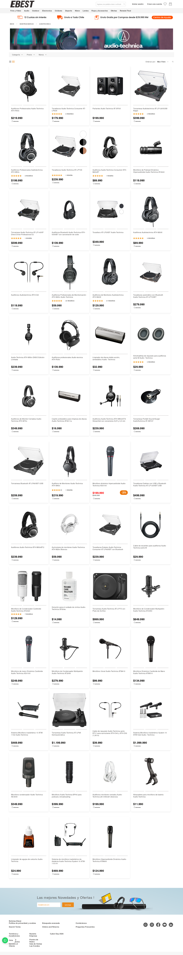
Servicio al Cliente (13, 945)
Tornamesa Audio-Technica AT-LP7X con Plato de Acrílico (109, 609)
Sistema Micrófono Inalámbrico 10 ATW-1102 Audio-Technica (27, 733)
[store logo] (22, 4)
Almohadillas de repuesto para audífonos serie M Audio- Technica (149, 357)
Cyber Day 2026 (56, 933)
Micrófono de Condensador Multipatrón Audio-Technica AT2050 (67, 672)
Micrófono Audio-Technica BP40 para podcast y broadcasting (66, 795)
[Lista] (13, 61)
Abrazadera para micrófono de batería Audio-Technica (148, 795)
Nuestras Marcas (27, 24)
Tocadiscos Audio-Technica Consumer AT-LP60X (68, 109)
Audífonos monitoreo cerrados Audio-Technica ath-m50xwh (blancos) (107, 795)
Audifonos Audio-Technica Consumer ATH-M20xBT (110, 171)
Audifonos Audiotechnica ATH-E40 (25, 295)
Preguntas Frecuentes (85, 927)
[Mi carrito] (170, 4)
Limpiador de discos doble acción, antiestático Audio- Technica (106, 358)
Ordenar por (150, 62)
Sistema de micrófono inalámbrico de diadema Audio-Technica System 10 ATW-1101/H (68, 861)
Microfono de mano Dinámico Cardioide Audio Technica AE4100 (27, 672)
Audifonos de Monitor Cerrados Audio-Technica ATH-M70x (26, 420)
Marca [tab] (41, 55)
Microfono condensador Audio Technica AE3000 (27, 795)
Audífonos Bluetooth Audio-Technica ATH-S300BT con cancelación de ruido (68, 233)
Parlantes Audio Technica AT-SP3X (107, 108)
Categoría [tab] (16, 55)
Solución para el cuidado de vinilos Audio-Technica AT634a (69, 608)
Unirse (68, 904)
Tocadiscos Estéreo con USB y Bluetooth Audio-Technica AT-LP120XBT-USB (149, 484)
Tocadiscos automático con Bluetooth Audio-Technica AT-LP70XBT (148, 296)
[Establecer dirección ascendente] (172, 61)
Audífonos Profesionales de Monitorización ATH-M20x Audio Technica (69, 296)
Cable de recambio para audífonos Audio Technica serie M (149, 546)
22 (70, 301)
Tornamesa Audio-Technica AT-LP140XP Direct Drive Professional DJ (27, 233)
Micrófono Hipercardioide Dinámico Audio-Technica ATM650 (110, 860)
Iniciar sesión (138, 4)
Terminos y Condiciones (14, 934)
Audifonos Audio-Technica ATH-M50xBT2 (27, 547)
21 (110, 301)
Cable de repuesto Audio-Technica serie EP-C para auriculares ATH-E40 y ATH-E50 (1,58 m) (110, 733)
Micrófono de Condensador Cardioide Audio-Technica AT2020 (26, 609)
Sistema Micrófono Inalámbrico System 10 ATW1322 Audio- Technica (150, 733)
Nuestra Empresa (33, 934)
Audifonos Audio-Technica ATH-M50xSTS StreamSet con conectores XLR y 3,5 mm (109, 420)
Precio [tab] (29, 55)
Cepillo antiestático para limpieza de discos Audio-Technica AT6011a (69, 420)
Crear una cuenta (154, 4)
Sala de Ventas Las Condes (35, 945)
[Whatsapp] (145, 925)
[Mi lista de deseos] (165, 4)
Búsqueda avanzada (51, 923)
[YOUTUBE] (164, 925)
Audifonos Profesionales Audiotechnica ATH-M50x (27, 171)
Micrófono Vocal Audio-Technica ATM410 (109, 671)
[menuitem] (16, 10)
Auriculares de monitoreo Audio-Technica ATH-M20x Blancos (68, 548)
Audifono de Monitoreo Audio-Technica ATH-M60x (67, 484)
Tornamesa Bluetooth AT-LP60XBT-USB (27, 483)
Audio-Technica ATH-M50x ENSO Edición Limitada (27, 358)
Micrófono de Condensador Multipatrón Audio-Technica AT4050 (148, 609)
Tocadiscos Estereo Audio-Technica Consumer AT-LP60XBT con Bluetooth (108, 548)
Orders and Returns (50, 927)
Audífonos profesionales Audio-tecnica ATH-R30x (67, 358)
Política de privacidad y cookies (22, 923)
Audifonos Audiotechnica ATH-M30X (147, 232)
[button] (163, 62)
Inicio (12, 24)
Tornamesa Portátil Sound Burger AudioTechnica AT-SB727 (146, 420)
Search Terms (15, 927)
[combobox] (111, 4)
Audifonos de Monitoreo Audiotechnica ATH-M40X (108, 296)
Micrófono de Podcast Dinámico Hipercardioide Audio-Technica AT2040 (148, 171)
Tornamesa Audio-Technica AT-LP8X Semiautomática (66, 733)
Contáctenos (81, 923)
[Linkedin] (171, 925)
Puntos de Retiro (33, 940)
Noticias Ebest (15, 921)
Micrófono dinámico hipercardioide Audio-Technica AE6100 (109, 484)
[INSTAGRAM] (152, 925)
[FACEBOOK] (158, 925)
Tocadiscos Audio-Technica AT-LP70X (67, 170)
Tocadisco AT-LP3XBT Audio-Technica (108, 232)
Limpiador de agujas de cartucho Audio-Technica (27, 860)
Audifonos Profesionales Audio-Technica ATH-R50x (27, 109)
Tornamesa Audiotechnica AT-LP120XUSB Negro (150, 109)
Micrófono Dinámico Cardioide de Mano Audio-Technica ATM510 (149, 672)
